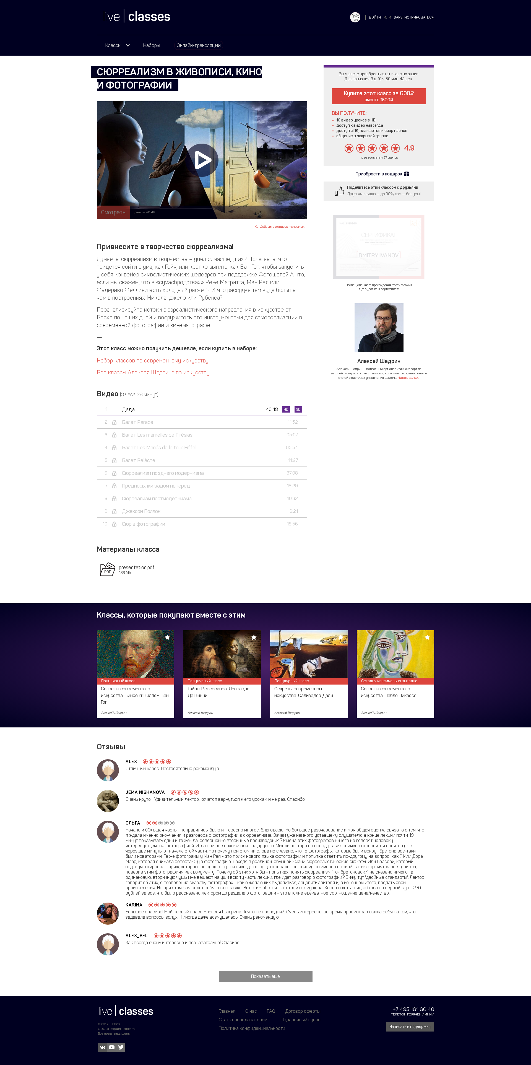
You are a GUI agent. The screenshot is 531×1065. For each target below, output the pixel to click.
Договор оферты (303, 1011)
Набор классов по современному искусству (153, 360)
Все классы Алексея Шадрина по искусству (153, 372)
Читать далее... (408, 378)
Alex (131, 761)
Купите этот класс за (377, 96)
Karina (134, 905)
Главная (227, 1011)
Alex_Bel (137, 935)
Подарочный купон (301, 1019)
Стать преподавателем (243, 1019)
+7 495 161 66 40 (413, 1009)
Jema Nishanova (145, 792)
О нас (251, 1011)
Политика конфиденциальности (252, 1028)
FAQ (271, 1011)
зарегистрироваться (414, 17)
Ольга (133, 823)
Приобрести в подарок (379, 174)
